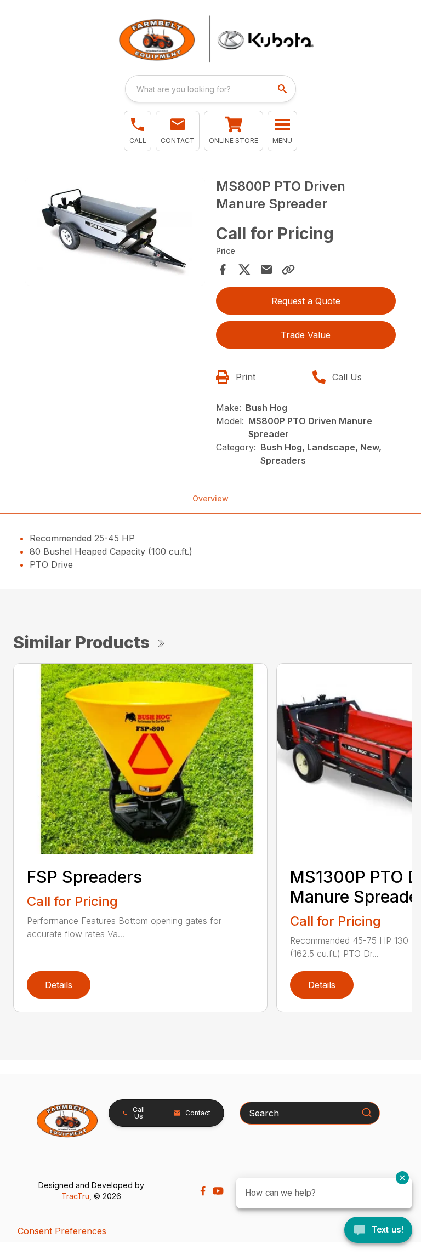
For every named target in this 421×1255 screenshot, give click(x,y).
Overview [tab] (210, 498)
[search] (283, 88)
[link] (233, 131)
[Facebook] (202, 1190)
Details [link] (58, 984)
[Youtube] (218, 1190)
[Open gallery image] (115, 232)
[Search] (367, 1112)
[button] (137, 131)
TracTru (75, 1196)
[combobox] (210, 89)
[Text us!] (378, 1231)
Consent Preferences (62, 1230)
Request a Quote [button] (305, 300)
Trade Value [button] (306, 334)
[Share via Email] (266, 269)
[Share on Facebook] (222, 269)
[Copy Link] (288, 269)
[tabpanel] (115, 233)
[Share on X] (244, 269)
